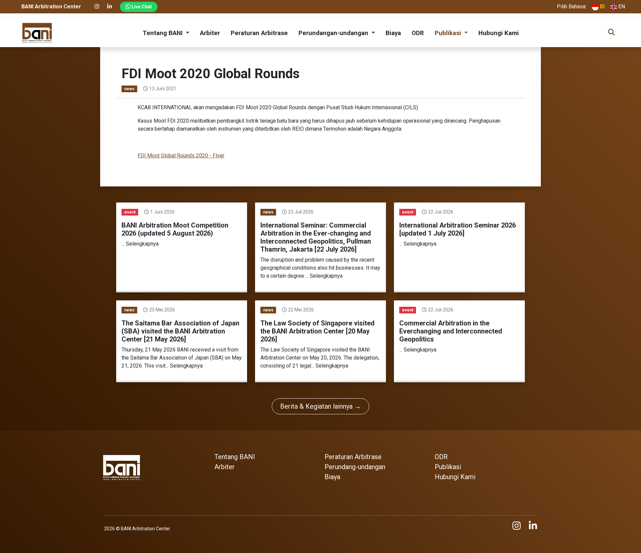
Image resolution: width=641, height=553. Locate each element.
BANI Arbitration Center (145, 528)
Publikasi (448, 467)
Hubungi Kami (498, 33)
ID (602, 6)
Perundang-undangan (355, 467)
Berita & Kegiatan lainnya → (320, 406)
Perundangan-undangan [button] (334, 33)
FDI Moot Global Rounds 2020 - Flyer (181, 155)
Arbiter (210, 33)
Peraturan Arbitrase (259, 33)
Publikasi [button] (449, 33)
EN (621, 6)
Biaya (393, 33)
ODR (418, 33)
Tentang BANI (234, 457)
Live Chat (141, 6)
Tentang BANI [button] (163, 33)
